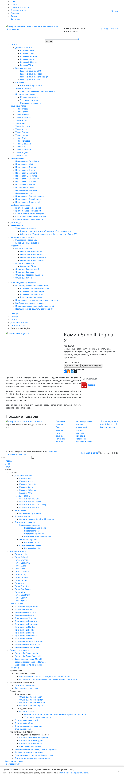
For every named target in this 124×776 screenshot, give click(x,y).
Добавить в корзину (91, 365)
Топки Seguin (21, 152)
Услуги (14, 4)
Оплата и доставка (20, 7)
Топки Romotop (22, 141)
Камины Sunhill (27, 50)
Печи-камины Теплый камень (29, 196)
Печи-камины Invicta (25, 187)
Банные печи (17, 225)
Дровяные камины (24, 47)
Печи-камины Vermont (26, 173)
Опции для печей (23, 278)
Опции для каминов (24, 263)
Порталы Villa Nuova (34, 533)
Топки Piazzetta (22, 126)
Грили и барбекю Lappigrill (28, 208)
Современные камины (31, 103)
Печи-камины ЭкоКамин (27, 178)
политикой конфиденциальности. (74, 773)
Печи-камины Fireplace (26, 190)
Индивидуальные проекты (23, 282)
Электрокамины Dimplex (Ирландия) (37, 91)
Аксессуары (16, 246)
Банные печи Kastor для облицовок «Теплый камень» (45, 231)
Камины (14, 44)
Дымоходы (16, 222)
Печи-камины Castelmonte (28, 199)
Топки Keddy (21, 129)
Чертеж (91, 385)
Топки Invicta (21, 109)
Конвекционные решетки (27, 243)
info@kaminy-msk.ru (109, 421)
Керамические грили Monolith (29, 213)
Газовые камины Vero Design (34, 77)
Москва (114, 11)
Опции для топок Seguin (31, 260)
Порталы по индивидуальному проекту (34, 309)
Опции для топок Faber (31, 251)
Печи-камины (17, 158)
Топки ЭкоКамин (23, 144)
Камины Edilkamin (28, 62)
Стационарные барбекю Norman (30, 216)
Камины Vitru (26, 65)
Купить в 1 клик (72, 365)
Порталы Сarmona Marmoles (37, 536)
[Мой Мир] (72, 371)
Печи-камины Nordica (25, 181)
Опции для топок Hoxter (32, 254)
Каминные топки (19, 106)
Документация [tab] (90, 379)
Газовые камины (23, 68)
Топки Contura (22, 132)
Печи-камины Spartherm (27, 161)
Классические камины (31, 297)
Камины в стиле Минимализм (34, 288)
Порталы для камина (25, 94)
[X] (75, 371)
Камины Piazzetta (28, 56)
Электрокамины (23, 88)
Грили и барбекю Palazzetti (28, 211)
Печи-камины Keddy (25, 184)
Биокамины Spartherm (31, 85)
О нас (13, 1)
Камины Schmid (27, 53)
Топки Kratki (21, 138)
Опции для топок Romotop (33, 257)
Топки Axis (20, 123)
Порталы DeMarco (33, 531)
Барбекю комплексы (20, 205)
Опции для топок (23, 248)
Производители (18, 10)
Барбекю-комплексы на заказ (29, 303)
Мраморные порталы (30, 97)
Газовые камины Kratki (31, 79)
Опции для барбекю (24, 272)
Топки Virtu (20, 146)
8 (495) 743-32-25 (109, 28)
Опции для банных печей (27, 269)
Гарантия (15, 13)
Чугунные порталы (29, 100)
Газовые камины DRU (30, 71)
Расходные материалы (26, 240)
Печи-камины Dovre (25, 170)
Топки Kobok (21, 155)
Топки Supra (21, 120)
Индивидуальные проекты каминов (32, 285)
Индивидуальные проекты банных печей (34, 306)
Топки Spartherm (23, 149)
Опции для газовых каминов (29, 275)
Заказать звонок (107, 427)
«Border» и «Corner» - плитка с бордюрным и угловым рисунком (55, 714)
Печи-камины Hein (24, 193)
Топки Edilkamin (23, 117)
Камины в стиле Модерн (32, 291)
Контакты (15, 19)
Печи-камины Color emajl (27, 202)
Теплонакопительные (25, 228)
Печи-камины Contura (25, 167)
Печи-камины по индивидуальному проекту (36, 300)
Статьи (14, 16)
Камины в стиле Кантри (31, 294)
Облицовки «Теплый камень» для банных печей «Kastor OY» (49, 234)
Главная (8, 461)
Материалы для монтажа (23, 237)
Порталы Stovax (32, 542)
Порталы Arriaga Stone (35, 528)
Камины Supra (27, 59)
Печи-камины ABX (24, 164)
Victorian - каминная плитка (37, 717)
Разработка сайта (89, 453)
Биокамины (21, 82)
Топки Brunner (22, 114)
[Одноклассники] (68, 371)
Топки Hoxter (21, 135)
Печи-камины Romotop (26, 176)
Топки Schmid (21, 111)
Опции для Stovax (28, 266)
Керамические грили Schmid (29, 219)
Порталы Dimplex (32, 548)
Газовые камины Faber (31, 74)
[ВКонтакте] (65, 371)
